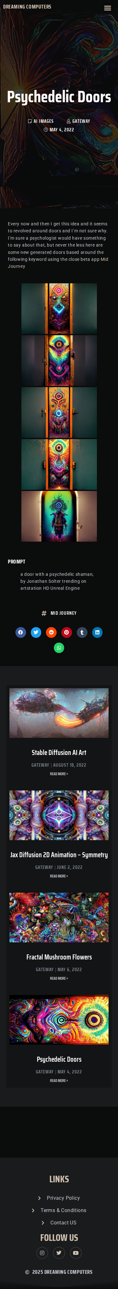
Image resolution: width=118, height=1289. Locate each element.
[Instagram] (42, 1253)
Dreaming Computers (27, 7)
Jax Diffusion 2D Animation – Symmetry (59, 854)
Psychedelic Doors (59, 1059)
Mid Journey (64, 613)
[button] (107, 8)
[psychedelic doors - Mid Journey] (59, 308)
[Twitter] (59, 1253)
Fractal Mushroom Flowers (59, 957)
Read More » (59, 774)
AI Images (44, 121)
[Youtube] (76, 1253)
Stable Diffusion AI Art (59, 752)
